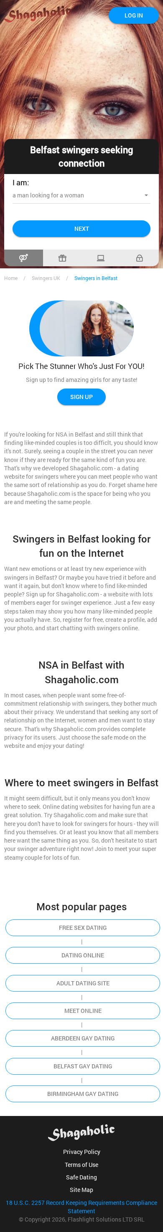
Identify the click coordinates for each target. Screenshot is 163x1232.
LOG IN (134, 15)
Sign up (81, 397)
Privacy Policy (81, 1152)
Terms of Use (81, 1165)
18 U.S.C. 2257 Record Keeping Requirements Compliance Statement (81, 1207)
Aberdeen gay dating (83, 1038)
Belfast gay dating (82, 1066)
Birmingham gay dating (82, 1094)
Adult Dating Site (83, 983)
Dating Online (82, 955)
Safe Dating (81, 1177)
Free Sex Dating (83, 928)
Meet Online (83, 1011)
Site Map (81, 1190)
